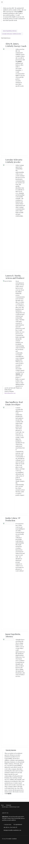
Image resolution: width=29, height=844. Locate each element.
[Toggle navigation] (2, 2)
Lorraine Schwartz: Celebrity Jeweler (11, 34)
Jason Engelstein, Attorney (10, 31)
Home (2, 805)
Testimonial (8, 805)
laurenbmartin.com (9, 393)
